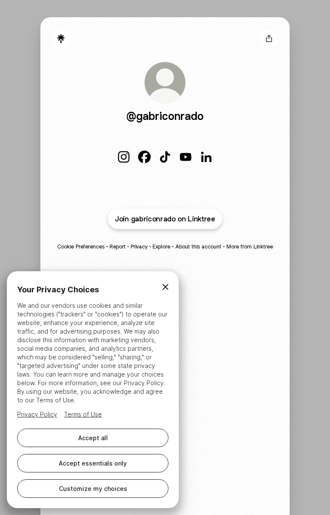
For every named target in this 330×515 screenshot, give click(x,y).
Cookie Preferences (80, 246)
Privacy (139, 246)
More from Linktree (249, 246)
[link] (123, 157)
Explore (161, 246)
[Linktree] (61, 38)
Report (117, 246)
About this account (198, 246)
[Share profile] (269, 38)
